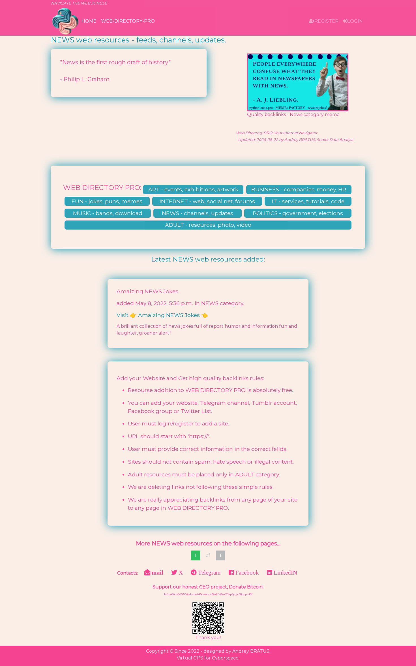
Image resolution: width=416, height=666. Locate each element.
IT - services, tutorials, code (308, 201)
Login (355, 21)
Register (326, 21)
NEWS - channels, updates (197, 213)
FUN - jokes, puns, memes (107, 201)
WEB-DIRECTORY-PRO (128, 21)
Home (89, 21)
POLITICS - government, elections (298, 213)
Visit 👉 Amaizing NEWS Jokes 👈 (162, 315)
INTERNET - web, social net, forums (207, 201)
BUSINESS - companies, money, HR (298, 189)
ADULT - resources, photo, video (208, 224)
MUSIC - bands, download (107, 213)
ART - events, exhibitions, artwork (193, 189)
